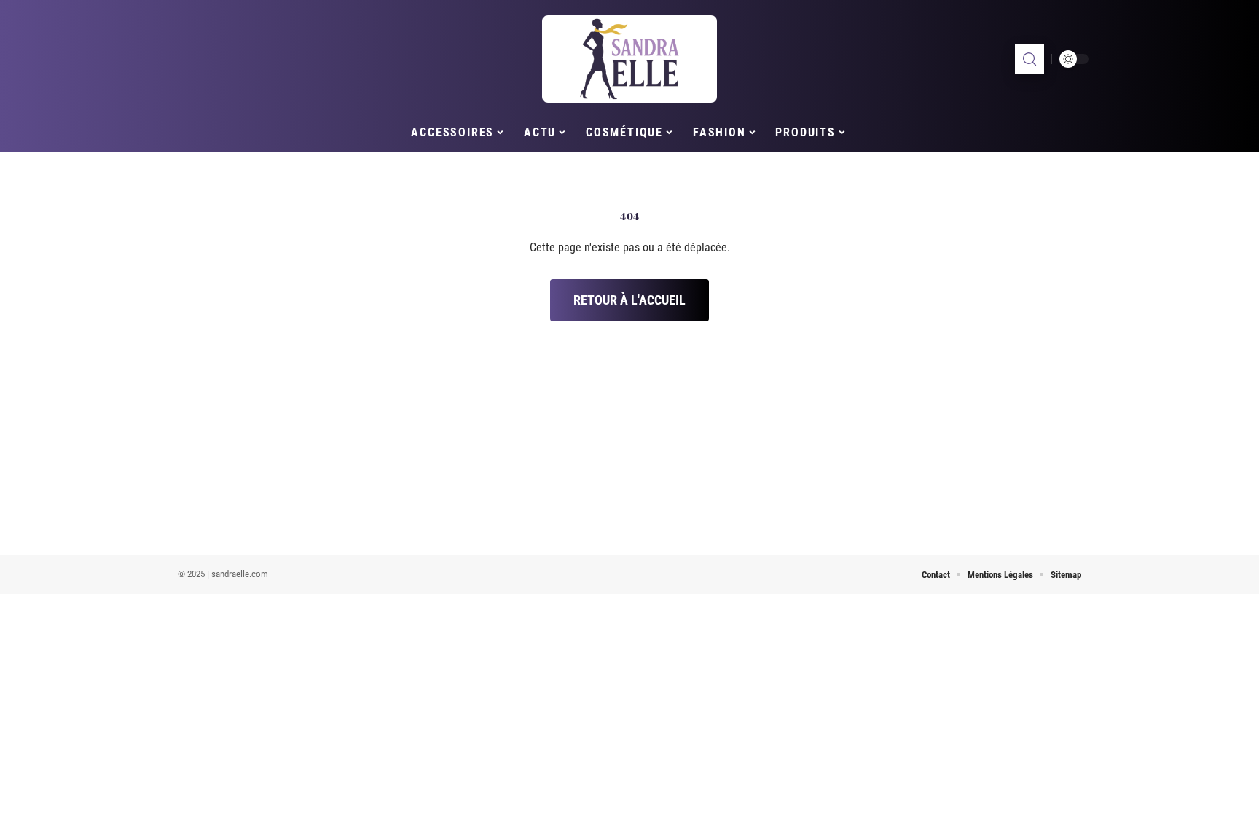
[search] (1029, 59)
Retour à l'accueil (629, 300)
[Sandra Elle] (629, 59)
